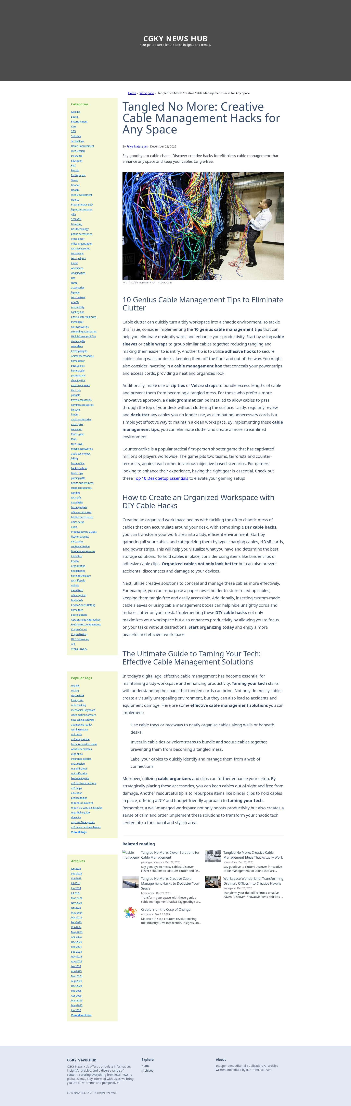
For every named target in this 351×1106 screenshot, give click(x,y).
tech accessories (80, 248)
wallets (75, 585)
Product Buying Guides (84, 531)
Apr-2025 (76, 995)
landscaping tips (80, 778)
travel (74, 263)
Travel (74, 180)
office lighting (78, 595)
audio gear (77, 424)
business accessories (83, 551)
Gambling (76, 224)
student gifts (78, 341)
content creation (80, 546)
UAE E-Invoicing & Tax (83, 336)
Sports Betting (79, 614)
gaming (75, 492)
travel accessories (81, 400)
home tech (77, 610)
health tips (77, 473)
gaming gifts (78, 478)
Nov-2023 (76, 956)
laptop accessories (81, 209)
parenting (76, 429)
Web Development (81, 195)
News (74, 282)
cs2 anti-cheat (79, 768)
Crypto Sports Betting (83, 605)
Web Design (78, 151)
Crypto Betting (79, 634)
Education (76, 160)
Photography (78, 175)
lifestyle (75, 409)
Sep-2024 (76, 951)
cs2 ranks (76, 734)
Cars (73, 126)
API (73, 644)
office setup (77, 522)
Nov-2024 (76, 903)
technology (77, 253)
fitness (75, 414)
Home (132, 93)
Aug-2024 (76, 961)
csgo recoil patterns (82, 802)
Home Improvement (82, 146)
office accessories (81, 512)
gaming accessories (82, 405)
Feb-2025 (76, 990)
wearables (77, 346)
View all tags (79, 832)
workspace (147, 93)
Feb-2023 (76, 922)
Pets (73, 165)
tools (74, 439)
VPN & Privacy (79, 649)
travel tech (77, 590)
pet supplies (78, 365)
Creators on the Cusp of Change (166, 909)
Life (73, 278)
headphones (78, 571)
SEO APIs (76, 219)
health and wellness (82, 483)
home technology (81, 575)
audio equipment (80, 385)
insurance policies (81, 759)
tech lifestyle (78, 580)
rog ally (75, 685)
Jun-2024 (76, 888)
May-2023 (76, 932)
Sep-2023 (76, 873)
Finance (75, 185)
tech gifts (76, 497)
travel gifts (77, 502)
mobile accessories (82, 448)
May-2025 (76, 1005)
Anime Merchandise (82, 356)
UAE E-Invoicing (80, 639)
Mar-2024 (76, 898)
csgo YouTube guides (83, 822)
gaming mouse (79, 729)
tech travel (77, 444)
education (76, 793)
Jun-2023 (76, 868)
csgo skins (77, 754)
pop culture (77, 695)
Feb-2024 (76, 947)
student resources (81, 488)
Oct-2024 (76, 927)
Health (75, 190)
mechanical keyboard (83, 710)
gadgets (75, 395)
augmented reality (81, 724)
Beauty (75, 170)
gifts (73, 214)
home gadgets (79, 507)
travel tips (76, 556)
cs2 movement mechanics (86, 827)
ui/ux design (78, 763)
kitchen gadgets (80, 536)
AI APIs (75, 302)
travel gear (77, 321)
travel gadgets (79, 351)
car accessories (80, 326)
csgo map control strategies (87, 807)
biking (74, 458)
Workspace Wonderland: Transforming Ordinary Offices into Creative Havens (253, 881)
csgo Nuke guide (80, 812)
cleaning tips (78, 380)
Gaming (75, 112)
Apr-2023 (76, 971)
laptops (75, 292)
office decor (77, 238)
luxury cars (77, 700)
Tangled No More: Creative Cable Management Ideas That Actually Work (253, 855)
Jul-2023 (75, 893)
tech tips (76, 390)
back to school (79, 468)
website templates (81, 749)
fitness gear (77, 434)
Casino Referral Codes (83, 317)
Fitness (75, 199)
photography (78, 375)
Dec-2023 (76, 942)
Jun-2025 (76, 1010)
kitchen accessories (82, 517)
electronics (77, 541)
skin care (76, 817)
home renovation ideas (84, 744)
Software (76, 136)
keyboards (77, 600)
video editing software (83, 715)
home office (77, 463)
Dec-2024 (76, 986)
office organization (81, 243)
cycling (75, 690)
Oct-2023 (76, 878)
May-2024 (76, 912)
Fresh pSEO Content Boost (86, 624)
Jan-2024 (76, 966)
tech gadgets (78, 258)
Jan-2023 (76, 907)
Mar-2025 (76, 1000)
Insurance (76, 155)
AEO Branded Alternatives (86, 619)
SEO (73, 131)
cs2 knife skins (79, 773)
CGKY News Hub (175, 39)
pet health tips (79, 798)
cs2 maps (76, 788)
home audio (77, 370)
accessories (77, 287)
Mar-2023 (76, 976)
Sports (74, 116)
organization (78, 566)
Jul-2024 (75, 883)
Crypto (75, 561)
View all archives (81, 1015)
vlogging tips (78, 273)
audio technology (80, 453)
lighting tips (77, 312)
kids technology (80, 229)
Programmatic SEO (82, 204)
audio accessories (81, 419)
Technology (77, 141)
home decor (78, 361)
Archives (147, 1070)
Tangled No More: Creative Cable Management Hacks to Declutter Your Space (170, 883)
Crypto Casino (79, 629)
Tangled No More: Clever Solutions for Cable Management (170, 855)
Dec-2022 (76, 917)
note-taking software (82, 719)
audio (74, 527)
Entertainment (79, 121)
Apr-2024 (76, 937)
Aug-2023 (76, 981)
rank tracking (78, 705)
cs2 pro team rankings (83, 783)
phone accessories (81, 234)
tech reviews (78, 297)
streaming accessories (84, 331)
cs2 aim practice (80, 739)
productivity (77, 307)
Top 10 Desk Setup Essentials (161, 478)
